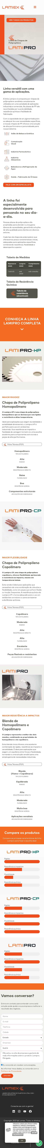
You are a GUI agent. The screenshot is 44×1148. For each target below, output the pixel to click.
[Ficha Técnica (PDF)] (5, 444)
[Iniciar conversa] (39, 1143)
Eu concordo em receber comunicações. (19, 1065)
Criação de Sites (15, 1143)
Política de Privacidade (11, 1071)
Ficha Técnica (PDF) (15, 444)
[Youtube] (25, 1111)
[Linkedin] (13, 1111)
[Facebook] (30, 1111)
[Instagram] (19, 1111)
